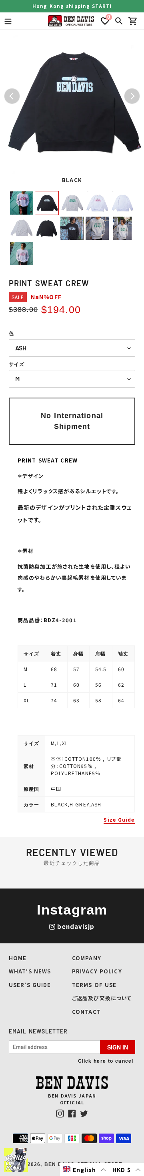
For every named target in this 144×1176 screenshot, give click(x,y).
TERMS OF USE (94, 985)
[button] (84, 1169)
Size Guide (119, 819)
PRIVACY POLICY (97, 971)
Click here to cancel (105, 1060)
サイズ (16, 364)
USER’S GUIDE (30, 985)
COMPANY (86, 958)
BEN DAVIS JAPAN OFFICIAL (72, 1099)
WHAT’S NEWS (30, 971)
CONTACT (86, 1011)
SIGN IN (117, 1047)
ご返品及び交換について (102, 998)
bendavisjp (75, 926)
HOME (17, 958)
